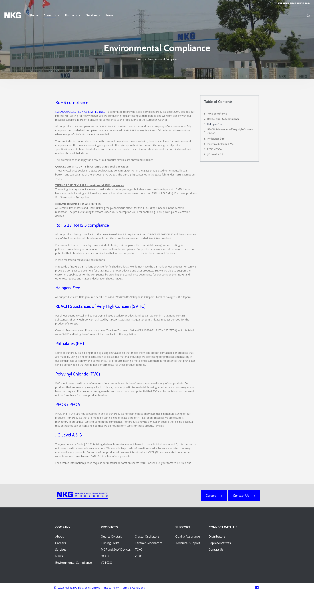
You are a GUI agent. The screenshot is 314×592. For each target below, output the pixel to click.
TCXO (138, 550)
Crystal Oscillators (147, 536)
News (110, 15)
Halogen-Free (214, 124)
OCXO (105, 556)
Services (91, 15)
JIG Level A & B (215, 154)
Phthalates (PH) (216, 138)
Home (34, 15)
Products (71, 15)
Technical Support (187, 543)
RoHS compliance (217, 113)
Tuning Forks (110, 543)
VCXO (138, 556)
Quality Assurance (187, 536)
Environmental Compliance (73, 563)
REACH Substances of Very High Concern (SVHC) (230, 131)
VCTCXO (106, 563)
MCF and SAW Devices (116, 550)
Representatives (220, 543)
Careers (211, 496)
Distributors (217, 536)
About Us (49, 15)
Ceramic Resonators (148, 543)
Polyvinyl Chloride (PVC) (221, 144)
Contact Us (241, 496)
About (59, 536)
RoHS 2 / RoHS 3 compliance (223, 119)
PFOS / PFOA (214, 149)
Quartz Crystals (111, 536)
